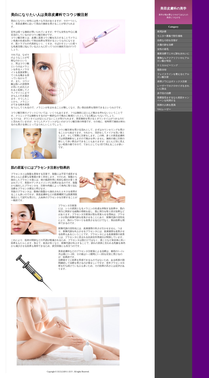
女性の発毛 (163, 49)
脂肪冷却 (161, 69)
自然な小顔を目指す (167, 40)
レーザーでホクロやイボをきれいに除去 (173, 87)
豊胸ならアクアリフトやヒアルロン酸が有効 (173, 59)
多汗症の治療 (164, 93)
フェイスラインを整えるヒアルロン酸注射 (173, 75)
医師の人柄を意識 (166, 105)
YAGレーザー (164, 109)
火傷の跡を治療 (165, 45)
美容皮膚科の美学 (173, 8)
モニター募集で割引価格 (169, 36)
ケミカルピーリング (167, 65)
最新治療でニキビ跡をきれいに (173, 53)
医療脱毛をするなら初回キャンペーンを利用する (173, 99)
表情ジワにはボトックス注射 (172, 81)
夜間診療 (161, 31)
